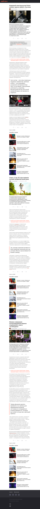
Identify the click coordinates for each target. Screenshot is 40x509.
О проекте (11, 492)
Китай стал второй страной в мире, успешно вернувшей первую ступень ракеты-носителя (20, 60)
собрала (26, 117)
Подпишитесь (19, 44)
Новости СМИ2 (12, 130)
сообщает (23, 57)
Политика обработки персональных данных (15, 499)
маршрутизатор (12, 432)
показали (17, 224)
